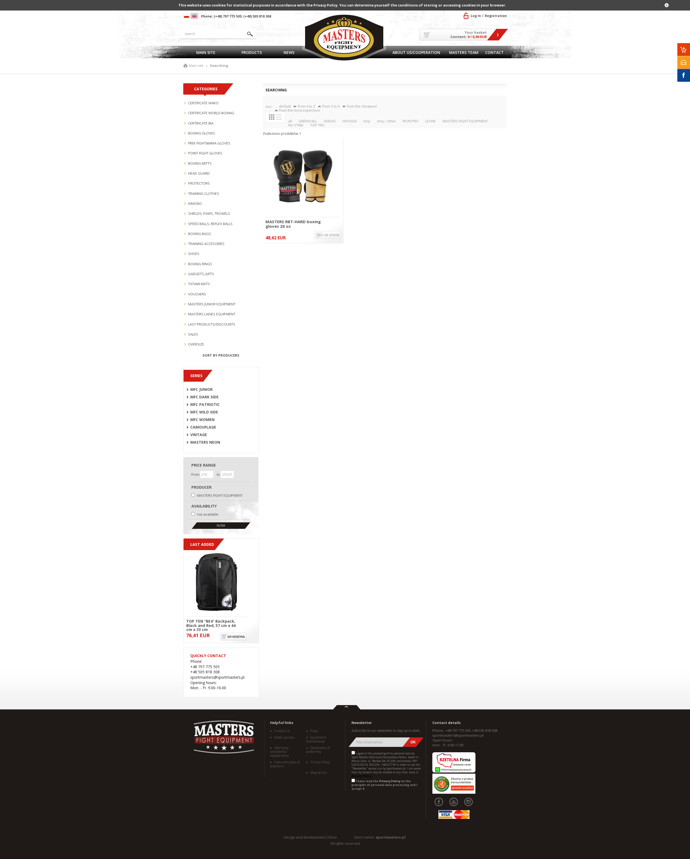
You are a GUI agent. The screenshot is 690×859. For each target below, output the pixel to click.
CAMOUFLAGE (203, 427)
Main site (205, 52)
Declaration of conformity (318, 750)
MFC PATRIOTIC (205, 404)
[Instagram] (468, 802)
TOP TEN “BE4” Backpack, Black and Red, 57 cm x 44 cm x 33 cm (211, 625)
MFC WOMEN (202, 419)
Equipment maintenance (316, 739)
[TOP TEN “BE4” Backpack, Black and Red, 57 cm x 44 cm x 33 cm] (216, 582)
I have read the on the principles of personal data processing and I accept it (384, 785)
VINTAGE (198, 434)
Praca (314, 731)
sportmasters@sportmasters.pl (458, 735)
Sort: (268, 107)
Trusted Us (282, 731)
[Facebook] (438, 802)
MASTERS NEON (205, 442)
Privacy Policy (320, 762)
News (289, 52)
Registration (496, 15)
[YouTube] (453, 802)
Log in (476, 15)
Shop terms (318, 773)
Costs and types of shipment (284, 764)
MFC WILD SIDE (204, 412)
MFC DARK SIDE (204, 397)
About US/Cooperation (416, 52)
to (219, 474)
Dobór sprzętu (284, 737)
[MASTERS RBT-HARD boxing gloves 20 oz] (303, 176)
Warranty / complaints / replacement (280, 752)
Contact (494, 52)
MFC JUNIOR (201, 389)
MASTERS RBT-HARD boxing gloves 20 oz (293, 223)
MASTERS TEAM (463, 52)
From (195, 474)
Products (252, 52)
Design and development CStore (310, 837)
